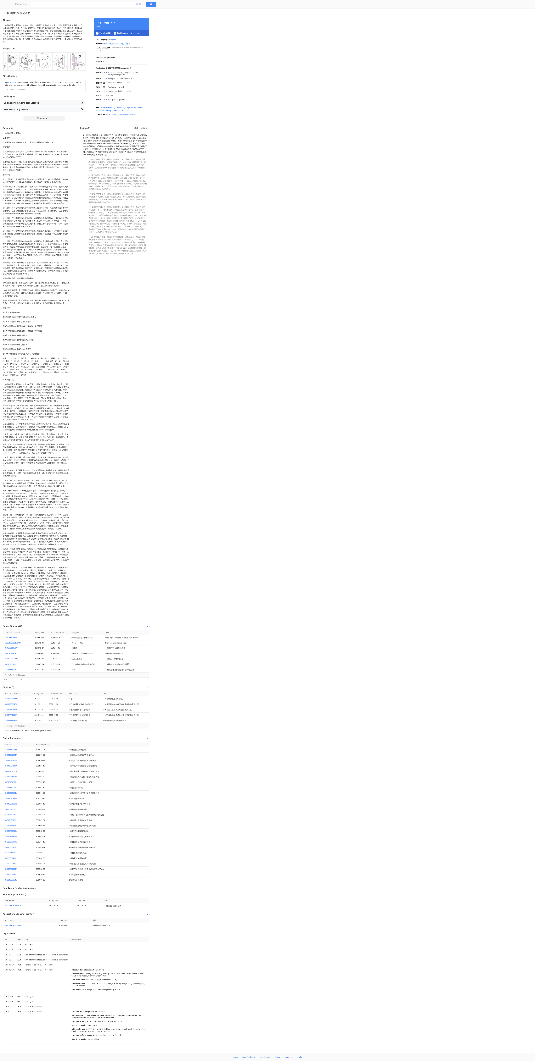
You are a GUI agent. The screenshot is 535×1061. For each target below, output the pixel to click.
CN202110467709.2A (13, 906)
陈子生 (117, 44)
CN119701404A (11, 869)
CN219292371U (11, 820)
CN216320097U (11, 788)
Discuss (133, 114)
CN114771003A (11, 715)
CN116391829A (11, 836)
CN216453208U (11, 782)
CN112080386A (11, 798)
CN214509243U (11, 874)
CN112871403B (11, 777)
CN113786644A (11, 699)
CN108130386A (11, 637)
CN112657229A (11, 766)
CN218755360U (11, 831)
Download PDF (105, 33)
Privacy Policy (289, 1057)
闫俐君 (127, 44)
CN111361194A (11, 755)
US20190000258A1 (12, 643)
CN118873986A (11, 720)
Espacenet (111, 114)
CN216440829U (11, 815)
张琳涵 (110, 44)
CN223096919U (11, 842)
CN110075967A (11, 659)
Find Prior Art (122, 33)
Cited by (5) (120, 108)
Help (300, 1057)
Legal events (131, 108)
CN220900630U (11, 864)
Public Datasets (265, 1057)
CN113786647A (11, 704)
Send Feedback (248, 1057)
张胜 (105, 44)
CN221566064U (11, 880)
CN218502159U (11, 847)
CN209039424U (11, 653)
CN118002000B (11, 804)
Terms (277, 1057)
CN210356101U (11, 664)
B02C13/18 (12, 82)
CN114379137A (11, 710)
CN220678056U (11, 809)
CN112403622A (11, 771)
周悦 (122, 44)
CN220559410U (11, 858)
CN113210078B (11, 750)
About (235, 1057)
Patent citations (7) (107, 108)
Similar (136, 33)
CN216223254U (11, 793)
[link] (44, 83)
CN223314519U (11, 853)
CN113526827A (11, 760)
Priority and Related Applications (119, 110)
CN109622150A (11, 648)
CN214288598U (11, 826)
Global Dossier (123, 114)
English (113, 40)
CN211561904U (11, 670)
